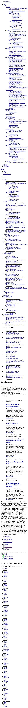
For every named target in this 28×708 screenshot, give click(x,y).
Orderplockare (9, 129)
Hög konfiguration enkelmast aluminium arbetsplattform (15, 80)
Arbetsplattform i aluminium (12, 73)
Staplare (8, 110)
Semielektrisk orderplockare (15, 130)
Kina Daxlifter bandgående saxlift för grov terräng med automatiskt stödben (17, 35)
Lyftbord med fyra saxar (17, 18)
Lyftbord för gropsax (16, 25)
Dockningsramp (10, 140)
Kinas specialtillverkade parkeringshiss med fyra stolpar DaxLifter (18, 63)
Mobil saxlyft (12, 36)
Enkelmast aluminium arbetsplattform (17, 75)
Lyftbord (8, 7)
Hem (4, 4)
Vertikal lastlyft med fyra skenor (16, 139)
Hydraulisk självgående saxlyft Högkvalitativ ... (13, 368)
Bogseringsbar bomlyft (14, 53)
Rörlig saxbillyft (13, 101)
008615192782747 (8, 556)
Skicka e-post (4, 554)
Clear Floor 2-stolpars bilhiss (15, 92)
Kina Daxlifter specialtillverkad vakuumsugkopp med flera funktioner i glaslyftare (18, 121)
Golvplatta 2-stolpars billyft (15, 91)
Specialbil (8, 153)
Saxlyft (8, 30)
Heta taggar (6, 540)
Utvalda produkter (7, 539)
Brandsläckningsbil (13, 156)
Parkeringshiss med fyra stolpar (16, 69)
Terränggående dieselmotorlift (16, 47)
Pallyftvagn (11, 113)
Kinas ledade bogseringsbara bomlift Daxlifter (16, 244)
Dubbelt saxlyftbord (16, 16)
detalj (11, 418)
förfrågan (8, 418)
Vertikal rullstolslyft (13, 134)
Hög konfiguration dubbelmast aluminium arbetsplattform (16, 83)
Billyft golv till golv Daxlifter (15, 96)
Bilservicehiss (9, 90)
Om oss (5, 165)
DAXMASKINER (8, 558)
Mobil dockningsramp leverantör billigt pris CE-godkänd (13, 484)
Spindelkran (9, 116)
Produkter (5, 5)
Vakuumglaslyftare (13, 126)
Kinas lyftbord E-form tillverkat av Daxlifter (16, 183)
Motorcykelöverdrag (8, 314)
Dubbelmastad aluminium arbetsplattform (15, 77)
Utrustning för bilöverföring (15, 94)
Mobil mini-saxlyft (16, 38)
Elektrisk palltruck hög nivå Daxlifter (17, 149)
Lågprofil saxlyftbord (17, 23)
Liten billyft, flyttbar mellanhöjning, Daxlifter (16, 288)
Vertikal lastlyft (9, 136)
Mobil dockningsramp (14, 143)
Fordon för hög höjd (13, 154)
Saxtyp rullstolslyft (13, 135)
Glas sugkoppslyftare (14, 127)
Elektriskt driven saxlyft (17, 46)
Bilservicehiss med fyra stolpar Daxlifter (18, 95)
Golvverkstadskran (10, 117)
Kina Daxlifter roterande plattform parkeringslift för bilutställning (17, 66)
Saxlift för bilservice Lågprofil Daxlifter (18, 105)
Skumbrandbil (15, 157)
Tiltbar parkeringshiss (14, 70)
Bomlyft (8, 48)
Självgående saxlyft (13, 43)
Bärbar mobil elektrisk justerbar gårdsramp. (13, 405)
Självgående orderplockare (15, 131)
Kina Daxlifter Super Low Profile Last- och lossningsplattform (18, 9)
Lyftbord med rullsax (17, 20)
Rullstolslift (8, 132)
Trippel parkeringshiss (14, 71)
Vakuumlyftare (9, 118)
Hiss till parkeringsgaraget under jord (17, 59)
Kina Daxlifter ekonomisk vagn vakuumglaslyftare (16, 124)
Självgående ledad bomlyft (15, 55)
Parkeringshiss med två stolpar (16, 68)
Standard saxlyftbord (14, 13)
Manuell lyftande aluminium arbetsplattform (15, 85)
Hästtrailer (5, 308)
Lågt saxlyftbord (13, 21)
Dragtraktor (9, 114)
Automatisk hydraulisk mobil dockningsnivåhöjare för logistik (15, 440)
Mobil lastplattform (13, 141)
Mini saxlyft (12, 40)
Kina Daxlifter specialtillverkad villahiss (18, 162)
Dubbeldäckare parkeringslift (15, 61)
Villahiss (8, 161)
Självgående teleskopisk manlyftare (17, 88)
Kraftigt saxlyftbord (16, 29)
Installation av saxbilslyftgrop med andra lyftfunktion (17, 103)
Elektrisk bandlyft (13, 49)
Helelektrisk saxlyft (13, 39)
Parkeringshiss (9, 57)
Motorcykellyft (12, 100)
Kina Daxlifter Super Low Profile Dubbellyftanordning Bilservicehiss (17, 98)
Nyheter (5, 164)
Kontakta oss (6, 166)
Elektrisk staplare (13, 112)
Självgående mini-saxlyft (17, 42)
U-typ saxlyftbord (16, 22)
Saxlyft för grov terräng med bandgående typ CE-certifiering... (13, 334)
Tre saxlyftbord (15, 17)
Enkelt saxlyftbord (16, 14)
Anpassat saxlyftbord (14, 26)
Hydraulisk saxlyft (16, 44)
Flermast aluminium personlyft (16, 74)
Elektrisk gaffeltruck (11, 109)
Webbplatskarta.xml (7, 542)
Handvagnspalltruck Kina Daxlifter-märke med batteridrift (17, 151)
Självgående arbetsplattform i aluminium (18, 87)
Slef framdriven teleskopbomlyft (16, 56)
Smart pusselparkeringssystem (16, 60)
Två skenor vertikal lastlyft (15, 138)
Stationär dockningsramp (14, 144)
